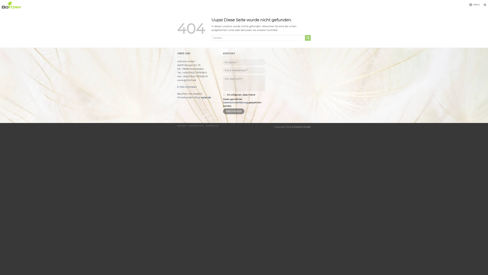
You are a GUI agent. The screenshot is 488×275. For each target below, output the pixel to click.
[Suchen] (485, 4)
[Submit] (308, 38)
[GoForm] (27, 5)
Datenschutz (196, 126)
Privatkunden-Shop (194, 97)
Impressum (212, 126)
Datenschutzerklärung (235, 102)
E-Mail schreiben (187, 86)
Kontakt (182, 126)
